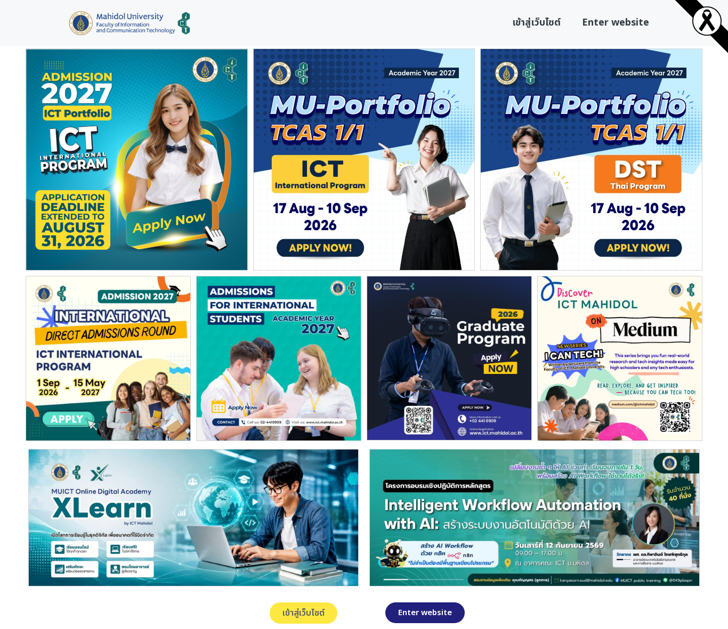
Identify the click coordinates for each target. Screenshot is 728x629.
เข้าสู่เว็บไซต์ (536, 22)
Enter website (615, 22)
